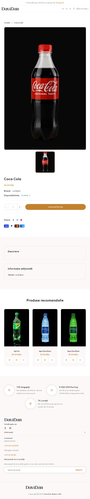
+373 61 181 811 (10, 455)
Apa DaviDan (17, 351)
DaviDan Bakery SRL (53, 494)
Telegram (60, 3)
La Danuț (19, 275)
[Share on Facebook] (13, 220)
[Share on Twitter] (17, 220)
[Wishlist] (74, 9)
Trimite (78, 470)
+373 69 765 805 (11, 446)
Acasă (7, 23)
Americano (73, 330)
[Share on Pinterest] (21, 220)
